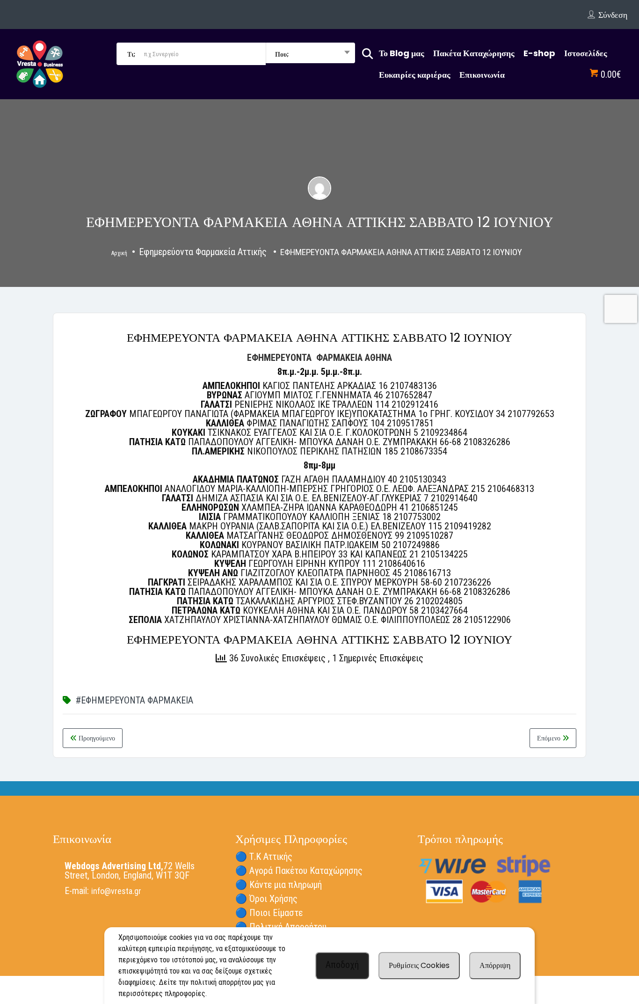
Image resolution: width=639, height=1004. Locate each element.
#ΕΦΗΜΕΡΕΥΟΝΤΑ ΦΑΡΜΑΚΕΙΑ (134, 700)
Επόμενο (549, 738)
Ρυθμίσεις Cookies (419, 965)
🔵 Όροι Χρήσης (266, 898)
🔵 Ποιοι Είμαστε (269, 912)
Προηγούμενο (96, 738)
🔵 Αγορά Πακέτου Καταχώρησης (299, 870)
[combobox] (310, 54)
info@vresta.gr (116, 891)
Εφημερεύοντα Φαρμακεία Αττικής (203, 251)
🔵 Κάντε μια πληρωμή (278, 884)
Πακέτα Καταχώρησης (474, 53)
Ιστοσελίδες (585, 53)
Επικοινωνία (482, 75)
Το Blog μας (401, 53)
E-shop (539, 53)
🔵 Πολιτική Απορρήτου (281, 926)
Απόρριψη (494, 965)
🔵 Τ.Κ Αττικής (263, 856)
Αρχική (119, 253)
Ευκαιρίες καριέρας (414, 75)
